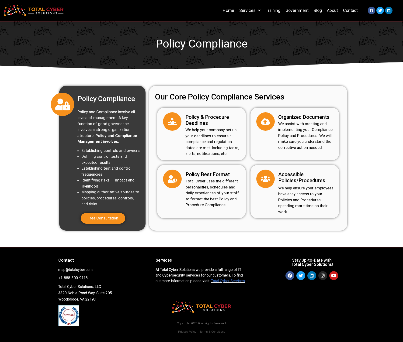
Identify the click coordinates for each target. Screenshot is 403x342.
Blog (318, 10)
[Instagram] (322, 275)
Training (273, 10)
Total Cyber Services (228, 281)
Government (297, 10)
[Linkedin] (389, 10)
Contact (350, 10)
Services (247, 10)
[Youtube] (333, 275)
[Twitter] (380, 10)
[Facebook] (371, 10)
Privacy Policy (187, 331)
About (332, 10)
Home (228, 10)
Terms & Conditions (212, 331)
